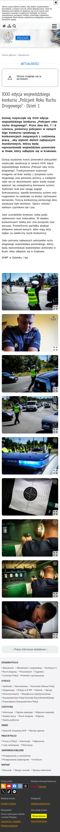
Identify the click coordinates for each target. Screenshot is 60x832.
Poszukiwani (26, 671)
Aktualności (23, 55)
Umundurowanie (11, 694)
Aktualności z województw (29, 668)
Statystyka (7, 706)
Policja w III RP (25, 690)
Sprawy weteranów (42, 770)
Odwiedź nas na (8, 786)
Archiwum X (51, 668)
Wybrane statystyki (45, 712)
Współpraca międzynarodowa (36, 694)
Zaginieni (39, 671)
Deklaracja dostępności (40, 803)
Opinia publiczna (11, 720)
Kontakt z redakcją (8, 803)
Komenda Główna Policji (42, 686)
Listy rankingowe (11, 745)
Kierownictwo (21, 686)
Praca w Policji (9, 735)
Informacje (8, 712)
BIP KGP (42, 786)
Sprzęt (49, 690)
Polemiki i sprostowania (32, 675)
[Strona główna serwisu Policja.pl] (4, 26)
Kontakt (6, 764)
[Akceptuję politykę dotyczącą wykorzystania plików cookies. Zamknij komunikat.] (56, 2)
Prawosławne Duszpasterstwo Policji (20, 701)
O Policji (6, 680)
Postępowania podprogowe (16, 759)
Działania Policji (10, 662)
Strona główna (9, 55)
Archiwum (37, 759)
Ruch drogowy (10, 671)
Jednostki (7, 686)
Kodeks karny (9, 716)
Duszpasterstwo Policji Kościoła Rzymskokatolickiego (28, 697)
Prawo (5, 725)
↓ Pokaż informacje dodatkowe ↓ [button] (30, 649)
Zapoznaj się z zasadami (11, 821)
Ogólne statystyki (24, 712)
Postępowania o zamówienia (16, 756)
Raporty (40, 716)
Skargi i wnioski (22, 770)
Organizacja (8, 690)
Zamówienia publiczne (13, 750)
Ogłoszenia (38, 741)
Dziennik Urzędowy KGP (14, 730)
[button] (54, 26)
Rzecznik (7, 770)
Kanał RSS (3, 786)
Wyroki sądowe (37, 730)
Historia (38, 690)
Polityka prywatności (9, 825)
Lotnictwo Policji (10, 675)
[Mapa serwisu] (9, 26)
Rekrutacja (27, 745)
